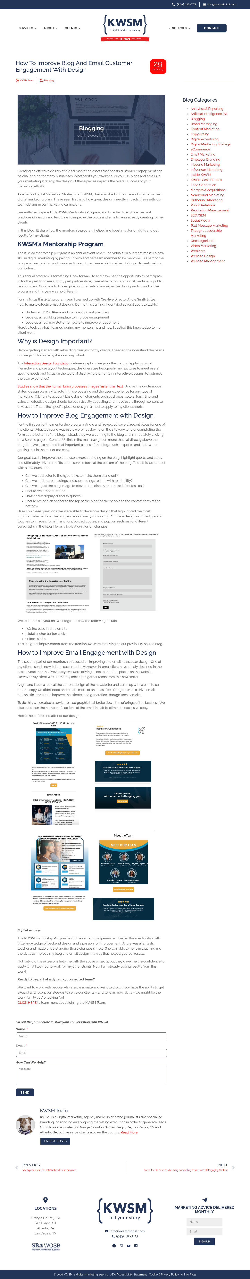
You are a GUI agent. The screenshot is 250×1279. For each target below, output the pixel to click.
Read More (129, 1132)
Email (20, 1046)
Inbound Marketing (205, 164)
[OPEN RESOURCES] (189, 28)
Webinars (198, 251)
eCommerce (200, 149)
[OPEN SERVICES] (35, 28)
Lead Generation (203, 185)
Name (21, 1029)
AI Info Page (188, 1274)
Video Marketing (203, 246)
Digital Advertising (205, 139)
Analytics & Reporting (207, 109)
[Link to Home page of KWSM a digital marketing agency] (125, 28)
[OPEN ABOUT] (56, 28)
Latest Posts (55, 1141)
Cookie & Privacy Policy (164, 1274)
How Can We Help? (31, 1062)
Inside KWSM (201, 175)
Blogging (49, 80)
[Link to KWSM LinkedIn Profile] (136, 1246)
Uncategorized (202, 241)
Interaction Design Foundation (47, 363)
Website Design (203, 256)
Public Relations (203, 205)
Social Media (200, 220)
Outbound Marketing (207, 200)
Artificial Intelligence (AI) (209, 114)
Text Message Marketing (209, 225)
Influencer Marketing (206, 170)
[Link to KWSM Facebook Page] (114, 1246)
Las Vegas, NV (45, 1233)
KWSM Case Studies (206, 180)
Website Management (208, 261)
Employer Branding (205, 159)
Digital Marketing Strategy (211, 144)
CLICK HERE (27, 1002)
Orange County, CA (45, 1218)
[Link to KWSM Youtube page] (129, 1246)
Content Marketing (205, 129)
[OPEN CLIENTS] (79, 28)
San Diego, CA (45, 1223)
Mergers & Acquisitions (208, 190)
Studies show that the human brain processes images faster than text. (71, 386)
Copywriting (200, 134)
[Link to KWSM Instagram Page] (121, 1246)
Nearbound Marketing (207, 195)
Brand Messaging (204, 124)
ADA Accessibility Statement (128, 1274)
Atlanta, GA (45, 1228)
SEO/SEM (198, 215)
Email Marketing (203, 154)
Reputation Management (210, 210)
